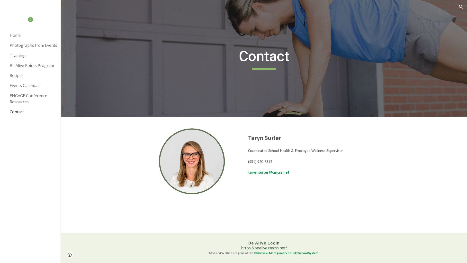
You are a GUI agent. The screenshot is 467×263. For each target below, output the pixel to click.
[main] (263, 58)
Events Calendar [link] (24, 85)
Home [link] (15, 35)
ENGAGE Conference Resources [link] (28, 98)
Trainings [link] (18, 55)
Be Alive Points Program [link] (32, 65)
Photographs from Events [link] (33, 45)
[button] (461, 7)
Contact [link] (17, 111)
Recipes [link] (17, 75)
